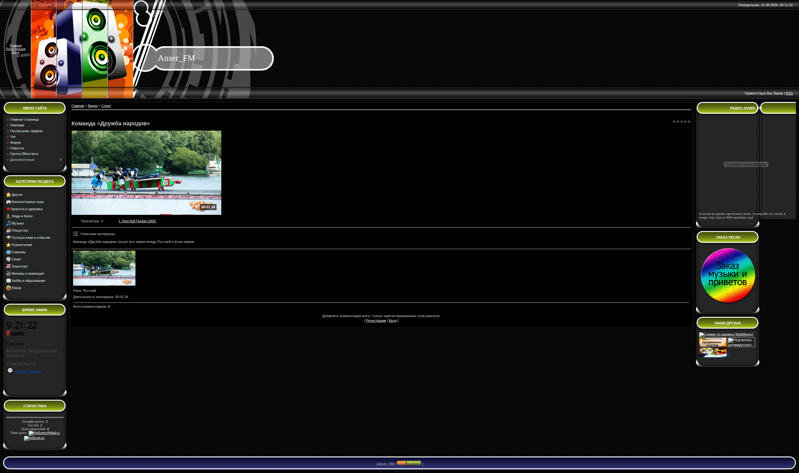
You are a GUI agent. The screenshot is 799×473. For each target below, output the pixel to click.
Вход (15, 52)
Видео (93, 106)
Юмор (16, 288)
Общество (20, 230)
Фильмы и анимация (28, 273)
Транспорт (20, 266)
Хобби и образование (28, 280)
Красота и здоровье (27, 209)
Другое (17, 194)
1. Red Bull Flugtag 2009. (137, 221)
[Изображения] (104, 268)
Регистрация (15, 49)
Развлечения (22, 245)
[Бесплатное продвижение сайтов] (713, 346)
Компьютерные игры (28, 202)
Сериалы (19, 252)
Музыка (18, 223)
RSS (789, 93)
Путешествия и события (31, 237)
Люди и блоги (22, 216)
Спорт (16, 259)
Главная (16, 45)
